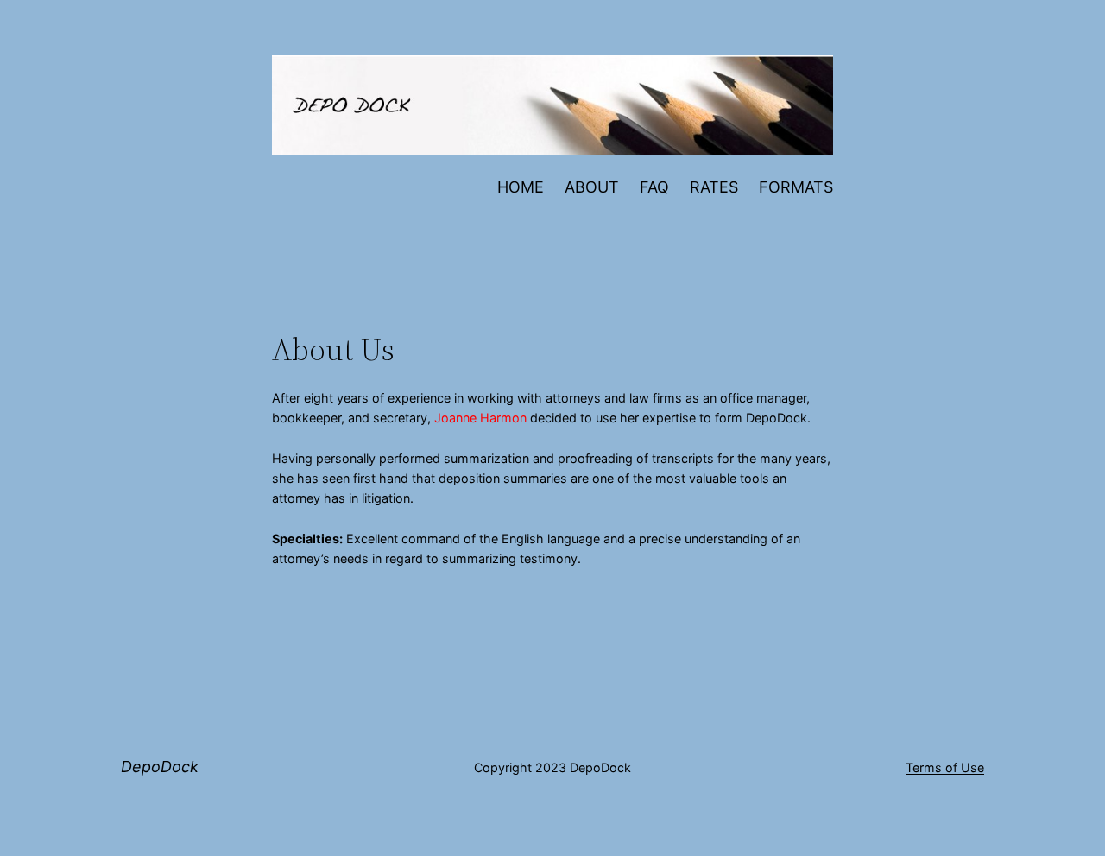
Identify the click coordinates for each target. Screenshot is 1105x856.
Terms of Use (945, 767)
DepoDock (160, 767)
